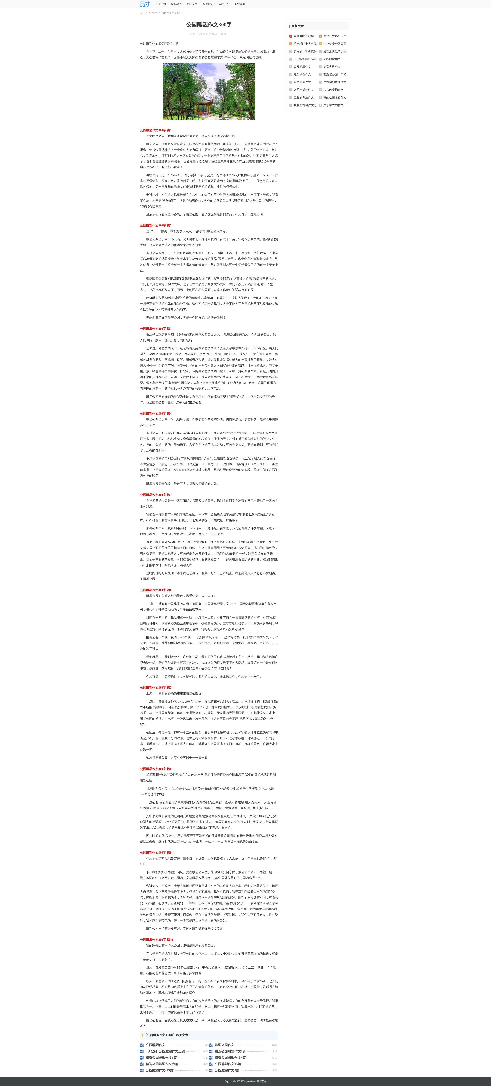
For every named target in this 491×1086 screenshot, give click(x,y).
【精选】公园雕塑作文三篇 (165, 1051)
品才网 (143, 12)
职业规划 (240, 4)
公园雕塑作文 (155, 1045)
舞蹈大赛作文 (302, 82)
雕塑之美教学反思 (334, 51)
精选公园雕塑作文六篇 (162, 1064)
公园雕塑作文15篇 (228, 1064)
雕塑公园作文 (224, 1045)
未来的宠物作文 (333, 89)
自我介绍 (224, 4)
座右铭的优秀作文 (334, 82)
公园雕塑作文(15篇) (160, 1070)
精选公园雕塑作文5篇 (230, 1058)
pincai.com (251, 1081)
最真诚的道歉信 (304, 36)
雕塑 (154, 12)
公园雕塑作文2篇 (227, 1070)
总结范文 (192, 4)
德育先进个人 (332, 66)
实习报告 (208, 4)
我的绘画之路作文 (334, 97)
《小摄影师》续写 (305, 59)
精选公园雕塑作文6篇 (161, 1058)
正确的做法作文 (304, 97)
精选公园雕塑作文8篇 (230, 1051)
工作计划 (160, 4)
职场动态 (176, 4)
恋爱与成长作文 (304, 89)
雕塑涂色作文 (302, 74)
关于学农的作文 (333, 105)
